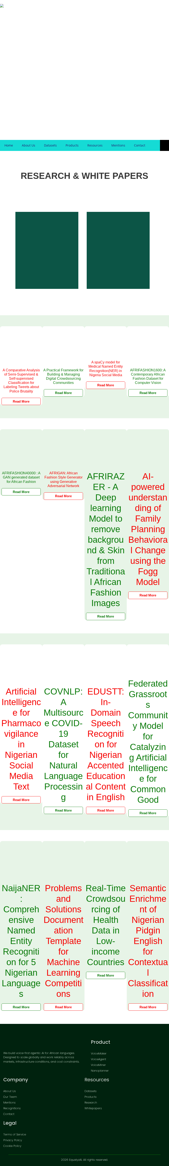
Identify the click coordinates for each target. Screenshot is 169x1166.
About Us (28, 145)
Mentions (118, 145)
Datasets (50, 145)
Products (72, 145)
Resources (95, 145)
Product (100, 1042)
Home (8, 145)
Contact (139, 145)
